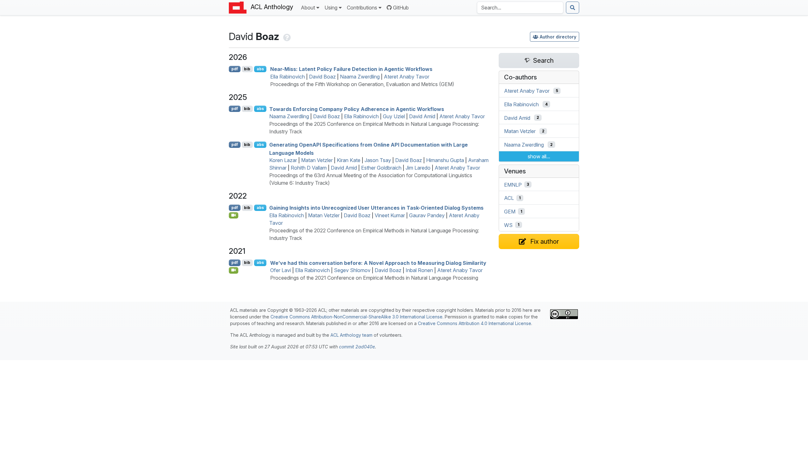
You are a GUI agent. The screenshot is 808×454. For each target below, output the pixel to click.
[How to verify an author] (286, 36)
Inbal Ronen (419, 270)
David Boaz (322, 76)
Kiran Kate (348, 160)
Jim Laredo (418, 168)
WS (508, 225)
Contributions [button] (362, 7)
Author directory (558, 36)
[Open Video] (233, 215)
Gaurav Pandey (427, 215)
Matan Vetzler (317, 160)
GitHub (401, 7)
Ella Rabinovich (287, 76)
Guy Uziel (394, 116)
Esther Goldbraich (381, 168)
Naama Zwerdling (360, 76)
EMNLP (513, 184)
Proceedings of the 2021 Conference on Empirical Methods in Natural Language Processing (374, 278)
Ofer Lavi (280, 270)
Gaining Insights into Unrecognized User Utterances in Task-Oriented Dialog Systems (376, 208)
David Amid (422, 116)
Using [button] (330, 7)
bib (247, 69)
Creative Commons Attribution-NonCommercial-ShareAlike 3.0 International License (356, 316)
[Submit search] (572, 8)
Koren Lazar (283, 160)
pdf (234, 69)
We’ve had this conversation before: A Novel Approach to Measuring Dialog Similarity (378, 262)
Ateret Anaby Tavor (406, 76)
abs (260, 69)
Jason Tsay (378, 160)
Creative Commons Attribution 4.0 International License (474, 323)
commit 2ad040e (357, 346)
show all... (539, 156)
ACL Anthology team (351, 335)
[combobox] (520, 8)
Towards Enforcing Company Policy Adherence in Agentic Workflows (356, 109)
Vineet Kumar (390, 215)
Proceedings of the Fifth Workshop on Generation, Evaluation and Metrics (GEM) (362, 84)
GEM (509, 211)
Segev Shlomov (352, 270)
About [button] (308, 7)
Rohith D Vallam (309, 168)
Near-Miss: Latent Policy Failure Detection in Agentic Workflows (351, 69)
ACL (509, 198)
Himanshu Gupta (445, 160)
